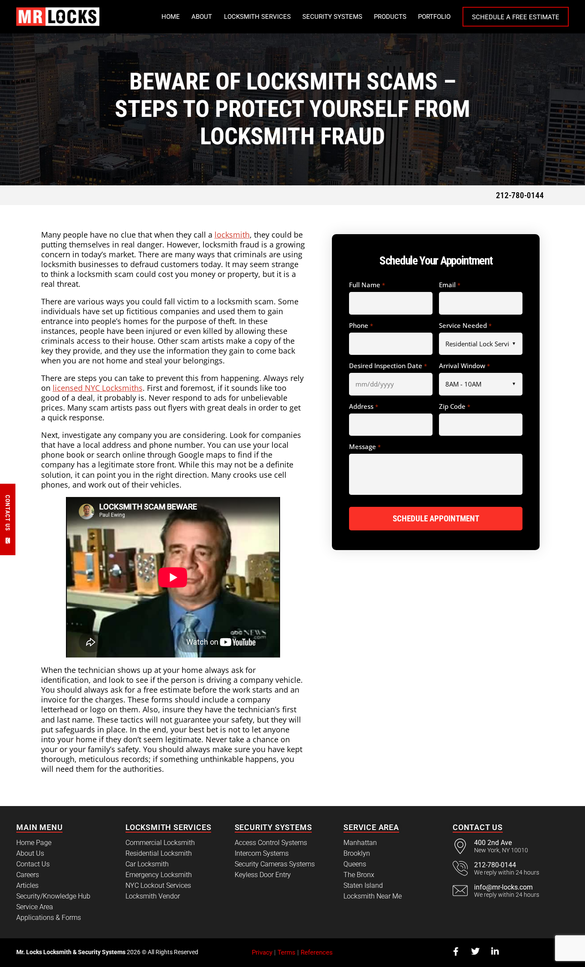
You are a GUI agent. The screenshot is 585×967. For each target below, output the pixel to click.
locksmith (232, 234)
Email (449, 285)
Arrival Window (464, 366)
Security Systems (332, 17)
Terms (286, 952)
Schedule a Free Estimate (515, 17)
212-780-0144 (520, 195)
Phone (361, 325)
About (201, 17)
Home (170, 17)
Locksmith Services (257, 17)
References (317, 952)
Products (390, 17)
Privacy (262, 952)
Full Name (367, 285)
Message (364, 446)
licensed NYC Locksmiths (98, 388)
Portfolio (434, 17)
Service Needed (465, 325)
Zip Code (454, 406)
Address (363, 406)
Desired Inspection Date (388, 366)
